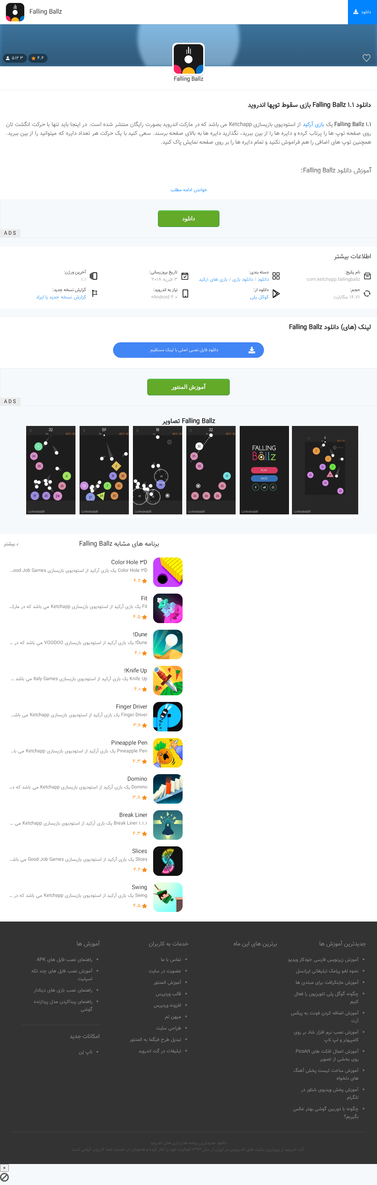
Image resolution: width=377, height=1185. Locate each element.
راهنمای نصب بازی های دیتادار (63, 990)
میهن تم (173, 1017)
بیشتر (9, 544)
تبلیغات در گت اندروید (159, 1051)
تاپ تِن (85, 1052)
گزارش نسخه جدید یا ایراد (61, 297)
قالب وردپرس (168, 994)
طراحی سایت (168, 1028)
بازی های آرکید (213, 279)
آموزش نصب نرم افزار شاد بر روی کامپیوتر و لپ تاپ (326, 1036)
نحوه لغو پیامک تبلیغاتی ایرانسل (327, 971)
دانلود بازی (242, 279)
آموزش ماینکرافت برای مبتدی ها (327, 982)
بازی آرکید (313, 124)
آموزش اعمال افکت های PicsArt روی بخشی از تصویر (327, 1055)
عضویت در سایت (165, 971)
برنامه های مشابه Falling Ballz (119, 544)
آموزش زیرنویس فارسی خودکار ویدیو (323, 960)
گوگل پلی (259, 297)
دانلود (188, 218)
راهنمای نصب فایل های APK (64, 960)
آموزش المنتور (188, 387)
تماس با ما (171, 960)
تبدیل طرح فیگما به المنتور (155, 1040)
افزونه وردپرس (167, 1005)
